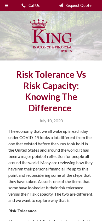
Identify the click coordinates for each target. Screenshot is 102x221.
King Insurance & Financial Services (51, 35)
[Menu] (6, 5)
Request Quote (78, 5)
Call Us (34, 5)
